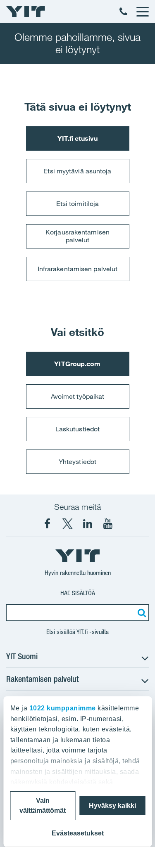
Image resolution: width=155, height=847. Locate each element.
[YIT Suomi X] (67, 523)
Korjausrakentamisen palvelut (77, 236)
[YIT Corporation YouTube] (107, 523)
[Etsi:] (140, 612)
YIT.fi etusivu (77, 138)
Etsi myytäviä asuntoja (77, 171)
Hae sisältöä (77, 593)
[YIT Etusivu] (25, 11)
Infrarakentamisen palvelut (78, 269)
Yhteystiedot (77, 461)
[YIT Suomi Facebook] (47, 523)
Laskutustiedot (77, 429)
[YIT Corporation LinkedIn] (87, 523)
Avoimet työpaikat (78, 396)
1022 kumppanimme (62, 708)
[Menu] (142, 12)
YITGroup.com (77, 364)
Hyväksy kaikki (112, 805)
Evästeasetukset (78, 833)
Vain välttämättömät (42, 805)
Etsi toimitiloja (77, 203)
